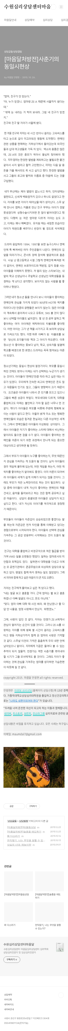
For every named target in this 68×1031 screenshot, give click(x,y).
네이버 (7, 713)
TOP (61, 995)
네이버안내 (9, 1009)
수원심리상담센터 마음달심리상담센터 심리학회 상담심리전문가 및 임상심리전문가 (25, 951)
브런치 (27, 713)
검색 (53, 7)
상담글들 (12, 820)
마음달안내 (10, 20)
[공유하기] (16, 806)
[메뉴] (61, 6)
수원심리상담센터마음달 (30, 7)
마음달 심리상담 (23, 690)
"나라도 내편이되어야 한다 (23, 701)
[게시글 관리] (21, 806)
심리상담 (48, 20)
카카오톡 (8, 999)
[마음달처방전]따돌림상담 (21, 827)
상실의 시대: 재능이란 (19, 844)
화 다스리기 (13, 835)
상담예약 (30, 20)
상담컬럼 (23, 820)
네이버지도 (9, 1004)
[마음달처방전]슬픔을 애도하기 (24, 831)
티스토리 (17, 713)
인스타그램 (39, 713)
